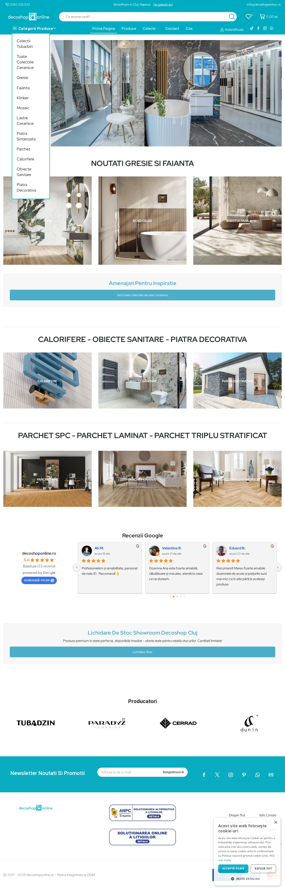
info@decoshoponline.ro (264, 4)
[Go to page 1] (174, 596)
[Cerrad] (178, 723)
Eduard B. (237, 548)
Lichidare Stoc (142, 652)
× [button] (275, 822)
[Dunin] (249, 723)
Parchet (23, 149)
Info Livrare (267, 815)
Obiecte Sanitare (24, 171)
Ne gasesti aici (163, 4)
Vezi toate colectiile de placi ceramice (142, 295)
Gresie (22, 77)
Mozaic (23, 107)
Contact (172, 28)
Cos (189, 28)
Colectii (149, 28)
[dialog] (247, 852)
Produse (129, 28)
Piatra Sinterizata (26, 136)
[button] (247, 878)
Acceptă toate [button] (233, 868)
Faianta (23, 87)
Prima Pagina (103, 28)
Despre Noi (237, 815)
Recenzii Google (142, 535)
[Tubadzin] (35, 723)
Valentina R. (172, 548)
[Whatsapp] (271, 28)
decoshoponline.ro (39, 553)
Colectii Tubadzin (25, 43)
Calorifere (25, 159)
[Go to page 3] (181, 596)
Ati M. (99, 548)
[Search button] (232, 16)
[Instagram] (265, 28)
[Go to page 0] (170, 596)
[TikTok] (251, 28)
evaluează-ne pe (37, 580)
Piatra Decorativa (26, 187)
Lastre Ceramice (25, 120)
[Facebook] (258, 28)
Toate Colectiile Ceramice (25, 62)
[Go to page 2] (177, 596)
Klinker (22, 97)
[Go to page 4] (184, 596)
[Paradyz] (107, 723)
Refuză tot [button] (263, 868)
